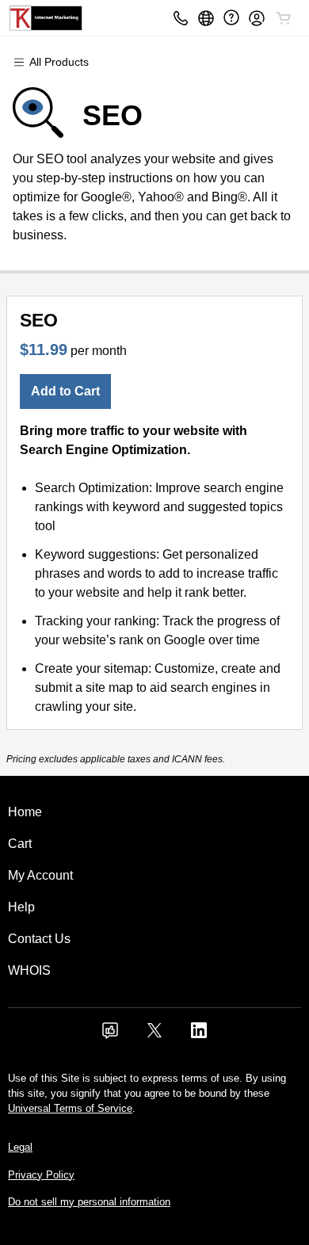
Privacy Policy (41, 1175)
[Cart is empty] (283, 18)
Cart (20, 843)
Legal (20, 1147)
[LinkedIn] (198, 1035)
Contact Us (39, 938)
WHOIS (29, 970)
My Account (40, 875)
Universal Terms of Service (70, 1108)
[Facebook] (110, 1035)
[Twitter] (154, 1035)
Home (25, 812)
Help (21, 907)
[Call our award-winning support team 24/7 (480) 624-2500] (231, 18)
